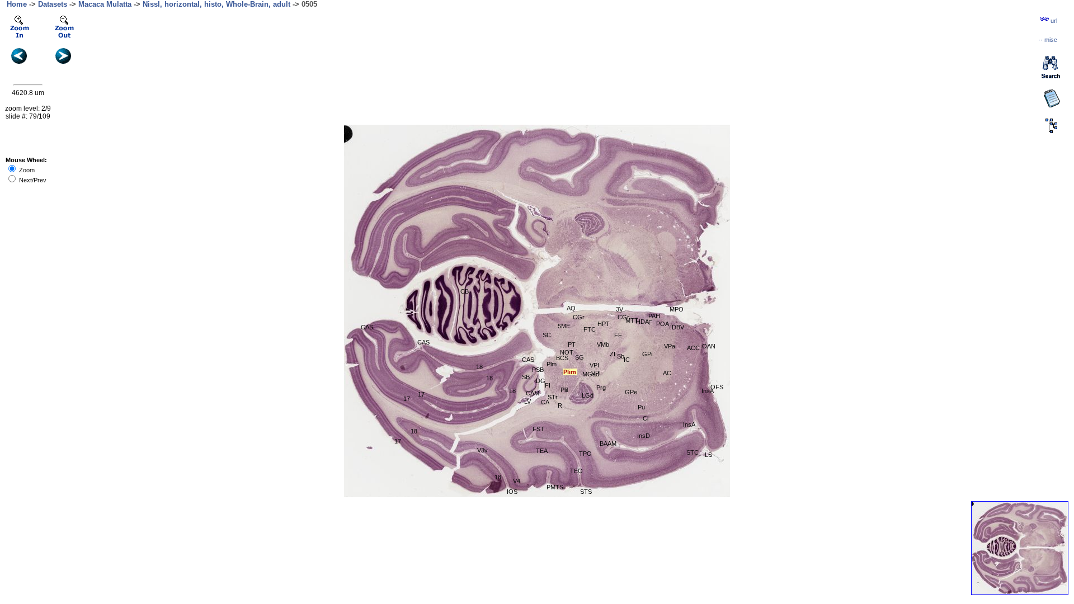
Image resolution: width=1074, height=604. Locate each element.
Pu (641, 407)
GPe (631, 392)
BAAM (608, 443)
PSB (538, 369)
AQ (571, 308)
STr (553, 397)
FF (618, 335)
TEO (576, 471)
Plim (569, 372)
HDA (642, 321)
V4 (516, 481)
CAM (532, 393)
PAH (654, 316)
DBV (678, 327)
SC (547, 335)
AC (667, 373)
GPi (647, 354)
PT (572, 344)
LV (527, 401)
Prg (601, 387)
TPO (585, 453)
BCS (562, 358)
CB (464, 291)
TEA (542, 450)
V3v (482, 450)
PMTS (555, 487)
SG (579, 357)
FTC (589, 329)
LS (708, 454)
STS (586, 491)
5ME (564, 326)
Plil (564, 389)
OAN (708, 346)
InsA (689, 424)
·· (1047, 39)
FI (547, 385)
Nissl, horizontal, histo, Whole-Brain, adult (216, 4)
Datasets (52, 4)
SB (526, 377)
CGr (623, 317)
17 (397, 441)
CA (545, 402)
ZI (612, 354)
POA (662, 323)
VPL (596, 373)
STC (692, 452)
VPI (594, 365)
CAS (367, 327)
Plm (552, 364)
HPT (603, 323)
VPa (669, 346)
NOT (566, 352)
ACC (693, 348)
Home (17, 4)
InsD (643, 435)
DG (540, 381)
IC (627, 359)
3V (619, 309)
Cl (645, 418)
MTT (631, 320)
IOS (512, 491)
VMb (603, 344)
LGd (587, 395)
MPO (677, 309)
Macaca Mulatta (104, 4)
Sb (620, 356)
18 (479, 367)
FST (538, 429)
